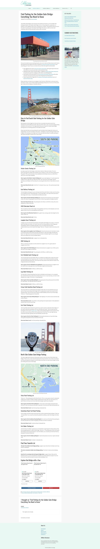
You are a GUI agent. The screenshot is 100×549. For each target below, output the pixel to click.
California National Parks (28, 492)
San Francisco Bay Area (26, 491)
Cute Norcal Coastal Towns (70, 41)
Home (29, 8)
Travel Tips (40, 492)
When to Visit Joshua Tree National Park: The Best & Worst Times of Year (72, 21)
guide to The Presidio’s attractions (45, 77)
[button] (71, 8)
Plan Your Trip (64, 8)
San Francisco (35, 492)
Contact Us (43, 534)
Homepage (43, 528)
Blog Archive (43, 531)
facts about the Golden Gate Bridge (46, 74)
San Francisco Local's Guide (70, 38)
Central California (56, 8)
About (42, 530)
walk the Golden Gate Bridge (40, 68)
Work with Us (43, 533)
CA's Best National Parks (70, 35)
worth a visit (34, 310)
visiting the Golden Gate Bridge (48, 64)
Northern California (36, 8)
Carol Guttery (34, 19)
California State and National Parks (37, 491)
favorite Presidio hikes (28, 78)
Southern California (46, 8)
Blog (23, 492)
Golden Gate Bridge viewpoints (51, 71)
